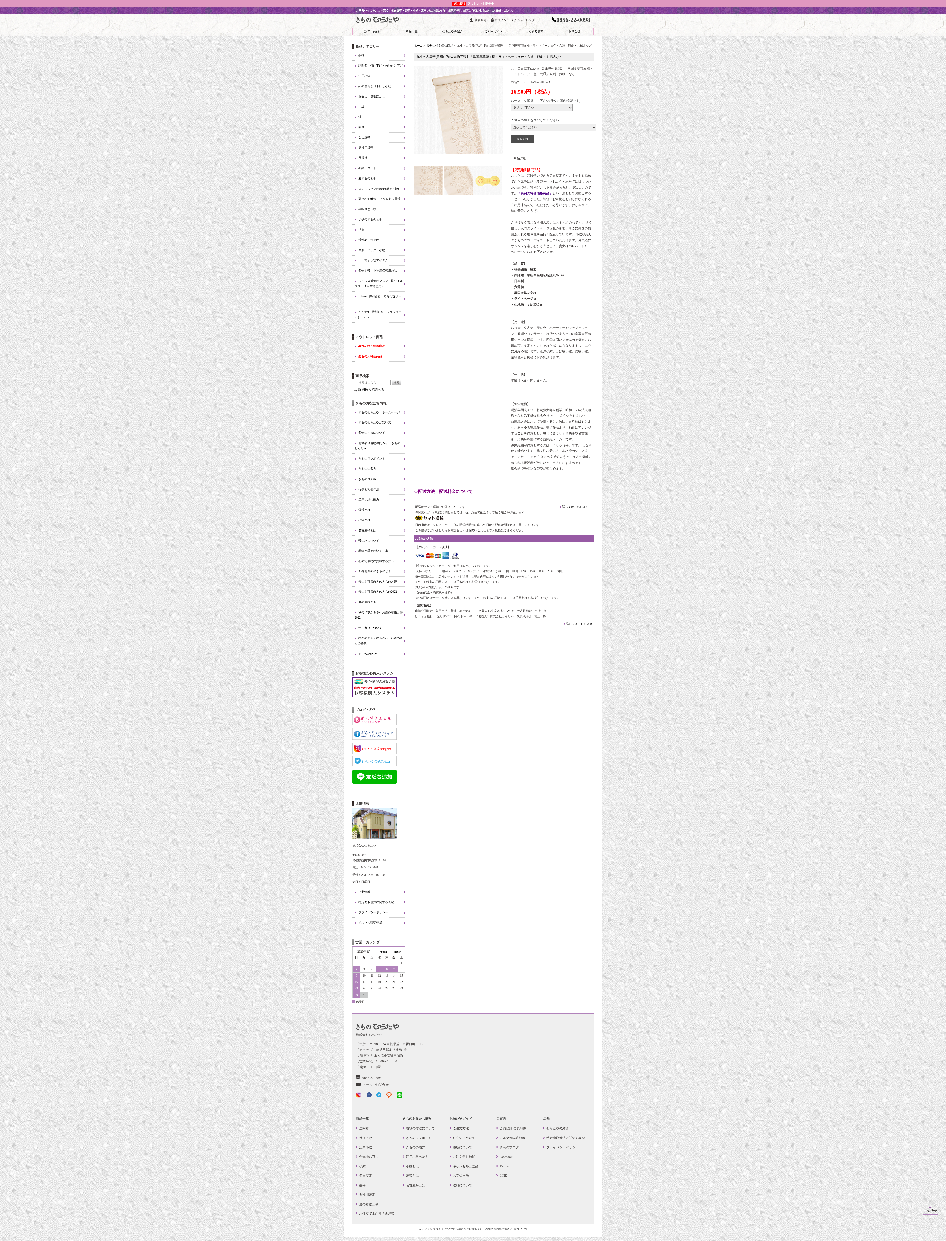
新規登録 (481, 20)
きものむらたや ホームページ (379, 412)
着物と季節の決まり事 (373, 550)
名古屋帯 (364, 137)
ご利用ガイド (494, 31)
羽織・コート (367, 168)
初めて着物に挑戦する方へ (376, 561)
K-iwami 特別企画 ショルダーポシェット (378, 314)
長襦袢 (362, 158)
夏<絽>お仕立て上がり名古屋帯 (379, 199)
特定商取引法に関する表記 (376, 902)
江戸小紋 (364, 76)
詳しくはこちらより (575, 507)
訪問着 (364, 1128)
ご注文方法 (461, 1128)
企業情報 (364, 892)
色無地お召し (368, 1157)
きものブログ (509, 1147)
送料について (462, 1185)
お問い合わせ (477, 530)
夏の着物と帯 (367, 602)
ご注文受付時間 (464, 1157)
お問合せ (574, 31)
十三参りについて (370, 628)
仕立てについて (464, 1138)
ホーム (418, 45)
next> (397, 951)
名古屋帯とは (367, 530)
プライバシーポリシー (373, 912)
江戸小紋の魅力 (368, 499)
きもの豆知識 (367, 479)
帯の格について (368, 540)
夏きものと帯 (367, 178)
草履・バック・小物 (371, 250)
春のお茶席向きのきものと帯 (377, 581)
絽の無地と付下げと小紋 (374, 86)
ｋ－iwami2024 (367, 653)
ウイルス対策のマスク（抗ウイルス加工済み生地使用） (379, 283)
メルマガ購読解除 (512, 1138)
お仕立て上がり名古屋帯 (376, 1213)
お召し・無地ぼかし (371, 96)
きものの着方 (367, 468)
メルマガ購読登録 (370, 922)
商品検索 (362, 376)
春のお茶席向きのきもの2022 (377, 591)
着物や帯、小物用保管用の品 (377, 270)
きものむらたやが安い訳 (374, 422)
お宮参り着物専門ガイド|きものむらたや (377, 445)
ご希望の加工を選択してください (535, 120)
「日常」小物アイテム (373, 260)
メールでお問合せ (376, 1084)
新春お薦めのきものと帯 (374, 571)
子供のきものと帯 (370, 219)
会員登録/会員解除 (513, 1128)
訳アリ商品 (371, 31)
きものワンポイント (371, 458)
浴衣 (361, 229)
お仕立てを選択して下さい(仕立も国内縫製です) (545, 101)
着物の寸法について (371, 432)
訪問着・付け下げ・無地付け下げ (380, 65)
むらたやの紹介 (452, 31)
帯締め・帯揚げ (368, 239)
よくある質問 (534, 31)
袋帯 (361, 127)
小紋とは (364, 520)
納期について (462, 1147)
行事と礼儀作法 (368, 489)
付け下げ (365, 1138)
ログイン (501, 20)
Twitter (504, 1166)
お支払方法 (461, 1175)
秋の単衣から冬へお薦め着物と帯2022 (379, 615)
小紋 (361, 106)
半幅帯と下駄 (367, 209)
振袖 (361, 55)
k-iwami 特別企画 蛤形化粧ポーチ (378, 299)
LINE (503, 1175)
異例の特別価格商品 (439, 45)
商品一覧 (412, 31)
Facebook (506, 1157)
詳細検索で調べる (371, 389)
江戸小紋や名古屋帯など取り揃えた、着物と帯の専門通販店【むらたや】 (484, 1228)
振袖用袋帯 (365, 147)
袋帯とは (364, 510)
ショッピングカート (530, 20)
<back (383, 951)
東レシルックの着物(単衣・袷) (378, 188)
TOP (930, 1209)
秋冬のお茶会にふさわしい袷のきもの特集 (379, 640)
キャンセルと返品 (465, 1166)
